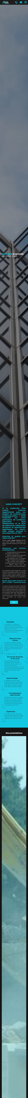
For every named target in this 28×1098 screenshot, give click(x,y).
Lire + (14, 602)
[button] (25, 2)
